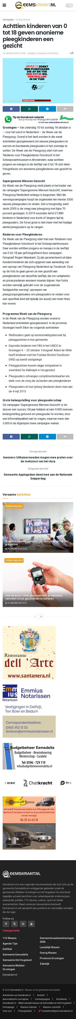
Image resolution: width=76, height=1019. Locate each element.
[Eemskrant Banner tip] (38, 119)
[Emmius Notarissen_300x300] (29, 711)
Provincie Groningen (52, 958)
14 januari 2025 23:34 (17, 549)
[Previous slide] (5, 783)
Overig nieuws (23, 19)
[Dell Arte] (29, 652)
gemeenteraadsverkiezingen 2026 (57, 940)
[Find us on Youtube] (31, 924)
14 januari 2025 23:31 (17, 603)
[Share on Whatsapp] (29, 109)
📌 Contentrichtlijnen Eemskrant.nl (55, 1011)
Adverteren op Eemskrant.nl (17, 995)
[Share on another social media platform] (65, 109)
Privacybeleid (25, 1011)
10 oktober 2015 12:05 (14, 53)
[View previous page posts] (35, 616)
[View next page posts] (41, 616)
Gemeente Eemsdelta (15, 954)
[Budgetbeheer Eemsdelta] (29, 756)
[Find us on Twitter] (14, 924)
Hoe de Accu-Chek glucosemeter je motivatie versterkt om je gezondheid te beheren (33, 597)
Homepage (8, 19)
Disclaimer (61, 999)
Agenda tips (10, 944)
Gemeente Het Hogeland (17, 960)
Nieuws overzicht (52, 1007)
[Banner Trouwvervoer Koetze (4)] (29, 823)
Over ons (7, 1011)
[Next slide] (70, 783)
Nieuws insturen (29, 1007)
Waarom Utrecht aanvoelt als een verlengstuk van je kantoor (37, 543)
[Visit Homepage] (35, 5)
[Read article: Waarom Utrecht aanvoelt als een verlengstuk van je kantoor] (38, 527)
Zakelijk (44, 964)
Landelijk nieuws (50, 947)
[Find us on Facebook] (6, 924)
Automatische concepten (15, 999)
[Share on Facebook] (11, 109)
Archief (41, 995)
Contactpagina (42, 999)
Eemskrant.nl (10, 975)
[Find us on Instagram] (23, 924)
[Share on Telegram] (47, 109)
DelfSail (7, 949)
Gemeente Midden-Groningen (14, 967)
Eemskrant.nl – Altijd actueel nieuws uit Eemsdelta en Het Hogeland (37, 1003)
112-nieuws (9, 938)
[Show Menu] (4, 5)
